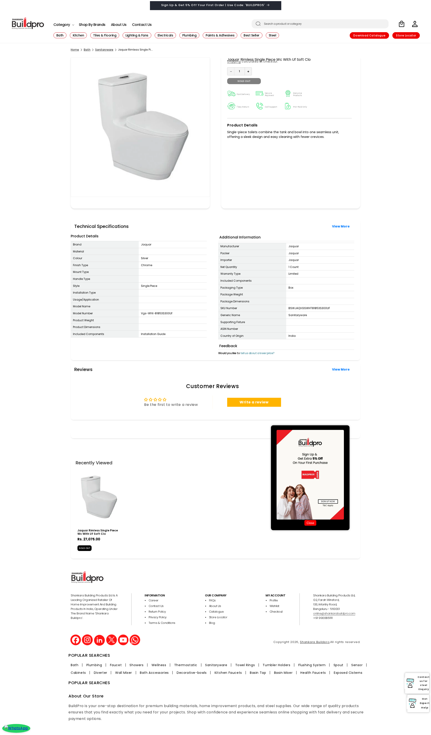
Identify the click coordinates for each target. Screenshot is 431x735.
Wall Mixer (123, 672)
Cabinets (78, 672)
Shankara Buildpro (315, 642)
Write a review (254, 402)
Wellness (159, 665)
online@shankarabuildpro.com (334, 613)
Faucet (116, 665)
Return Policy (157, 611)
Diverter (100, 672)
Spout (338, 665)
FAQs (212, 600)
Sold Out (84, 548)
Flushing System (312, 665)
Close (310, 523)
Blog (212, 623)
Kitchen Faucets (228, 672)
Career (153, 600)
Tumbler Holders (276, 665)
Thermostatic (185, 665)
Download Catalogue (369, 35)
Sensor (357, 665)
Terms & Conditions (162, 623)
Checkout (276, 611)
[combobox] (320, 23)
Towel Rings (245, 665)
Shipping (234, 61)
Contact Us (156, 606)
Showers (136, 665)
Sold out (244, 81)
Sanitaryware (104, 50)
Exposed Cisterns (348, 672)
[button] (63, 23)
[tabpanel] (98, 512)
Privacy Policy (158, 617)
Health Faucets (313, 672)
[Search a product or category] (258, 23)
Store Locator (406, 35)
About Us (215, 606)
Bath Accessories (154, 672)
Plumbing (94, 665)
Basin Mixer (283, 672)
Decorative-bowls (192, 672)
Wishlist (274, 606)
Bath (87, 50)
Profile (274, 600)
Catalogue (216, 611)
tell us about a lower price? (257, 353)
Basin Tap (258, 672)
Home (75, 50)
